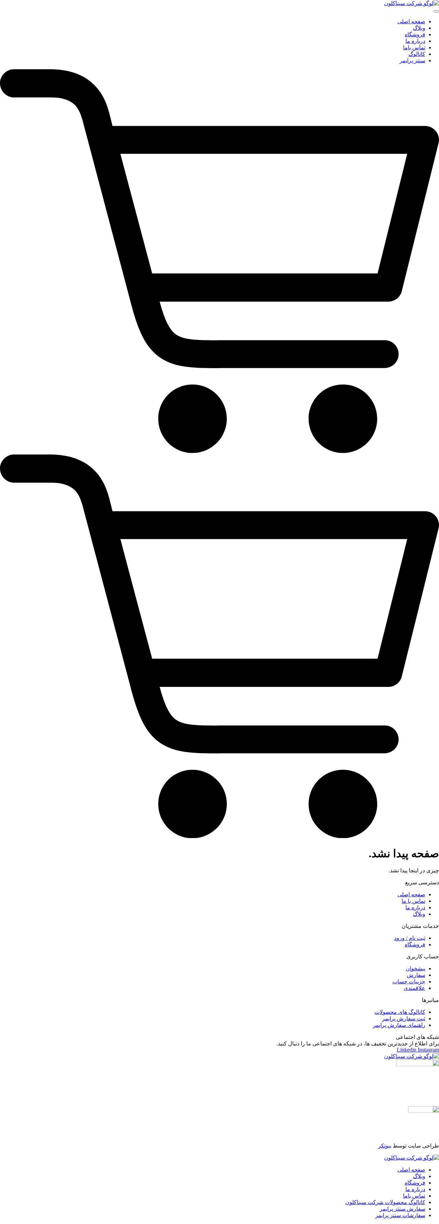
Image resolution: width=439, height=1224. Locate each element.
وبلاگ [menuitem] (419, 28)
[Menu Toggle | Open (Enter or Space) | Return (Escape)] (436, 11)
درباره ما (415, 1189)
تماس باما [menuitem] (414, 47)
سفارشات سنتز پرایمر (400, 1215)
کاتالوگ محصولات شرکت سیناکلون (385, 1202)
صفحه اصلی (411, 1170)
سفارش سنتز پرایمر (402, 1209)
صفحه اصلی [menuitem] (411, 21)
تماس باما (414, 1196)
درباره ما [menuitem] (415, 41)
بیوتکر (384, 1146)
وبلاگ (419, 1176)
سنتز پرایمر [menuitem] (412, 60)
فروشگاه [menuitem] (415, 34)
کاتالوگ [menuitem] (416, 54)
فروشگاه (415, 1183)
